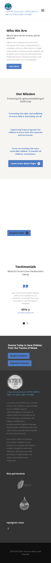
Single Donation (18, 355)
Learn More (14, 66)
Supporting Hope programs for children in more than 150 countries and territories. (25, 132)
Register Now (17, 232)
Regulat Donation (19, 363)
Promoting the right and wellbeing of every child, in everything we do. (25, 114)
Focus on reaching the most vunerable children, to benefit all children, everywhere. (25, 151)
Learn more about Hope (23, 163)
